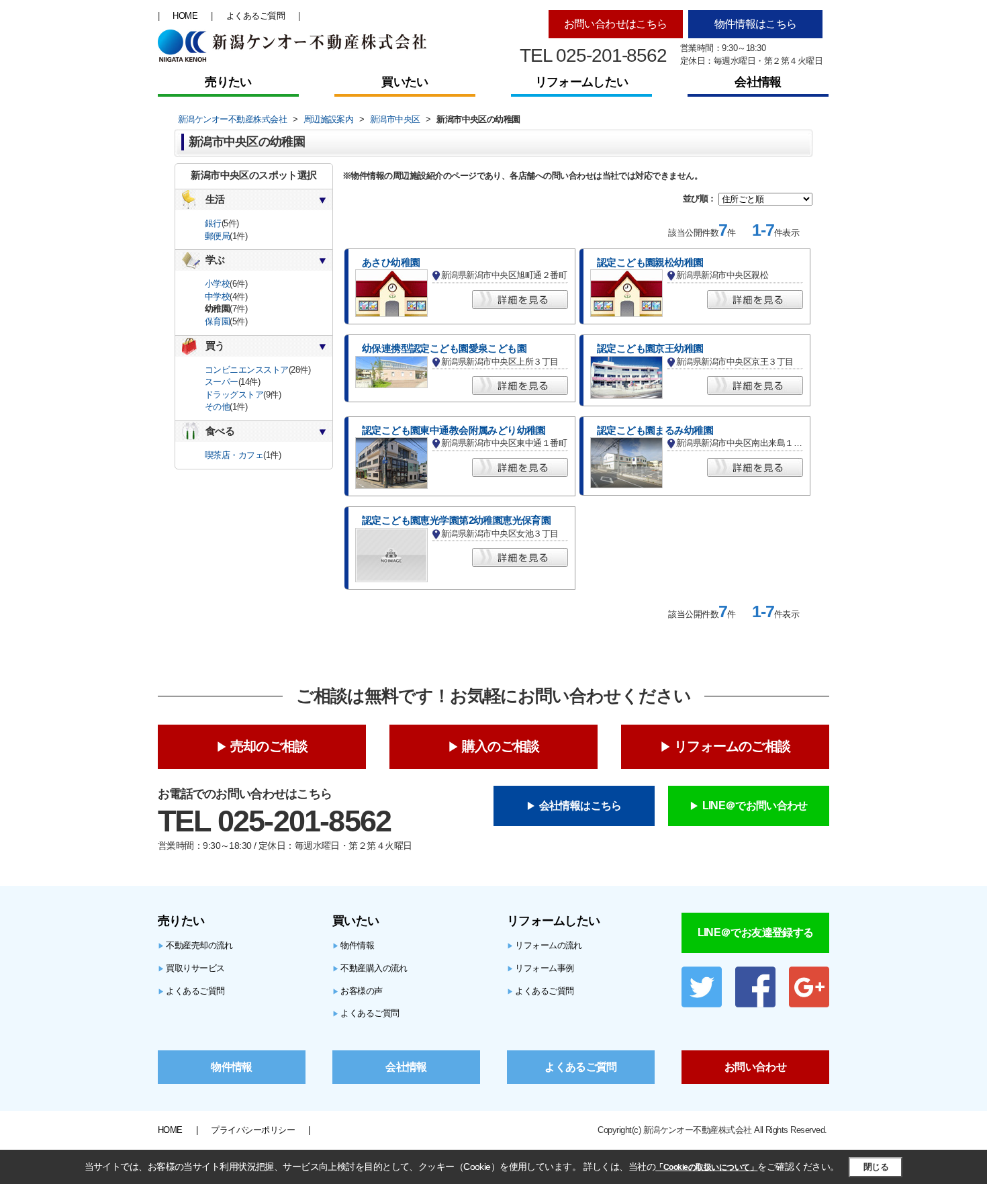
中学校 (217, 296)
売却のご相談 (269, 746)
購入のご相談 (500, 746)
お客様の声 (357, 991)
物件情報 (353, 945)
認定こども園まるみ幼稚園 (655, 430)
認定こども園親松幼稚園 (650, 262)
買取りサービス (191, 968)
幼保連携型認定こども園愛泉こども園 (444, 348)
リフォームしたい (581, 82)
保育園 (217, 321)
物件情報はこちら (755, 24)
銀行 (213, 223)
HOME (185, 16)
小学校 (217, 284)
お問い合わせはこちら (615, 24)
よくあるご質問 (255, 16)
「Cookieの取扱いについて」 (706, 1167)
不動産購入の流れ (370, 968)
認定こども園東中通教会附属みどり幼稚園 (454, 430)
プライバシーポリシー (253, 1130)
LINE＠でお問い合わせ (755, 805)
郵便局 (217, 236)
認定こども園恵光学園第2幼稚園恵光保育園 (456, 520)
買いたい (404, 82)
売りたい (228, 82)
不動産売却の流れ (195, 945)
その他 (217, 407)
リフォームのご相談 (732, 746)
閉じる (875, 1167)
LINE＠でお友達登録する (756, 932)
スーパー (221, 382)
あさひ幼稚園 (391, 262)
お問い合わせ (755, 1067)
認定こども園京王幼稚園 (650, 348)
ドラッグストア (234, 395)
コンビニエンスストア (247, 370)
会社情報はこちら (580, 805)
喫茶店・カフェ (234, 455)
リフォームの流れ (544, 945)
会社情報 (758, 82)
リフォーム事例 (540, 968)
